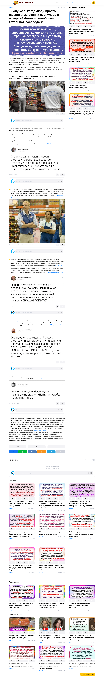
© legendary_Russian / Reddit (15, 113)
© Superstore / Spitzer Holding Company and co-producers (21, 244)
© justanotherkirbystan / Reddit (54, 272)
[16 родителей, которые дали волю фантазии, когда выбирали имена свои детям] (82, 18)
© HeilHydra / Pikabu (40, 430)
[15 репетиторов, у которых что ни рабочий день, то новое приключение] (22, 592)
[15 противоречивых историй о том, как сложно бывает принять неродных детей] (22, 490)
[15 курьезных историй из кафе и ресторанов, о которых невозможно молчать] (52, 592)
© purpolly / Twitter (13, 174)
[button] (17, 446)
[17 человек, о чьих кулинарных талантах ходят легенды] (52, 521)
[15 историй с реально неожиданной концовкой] (82, 74)
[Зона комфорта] (23, 3)
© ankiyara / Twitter (40, 378)
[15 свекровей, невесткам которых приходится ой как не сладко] (82, 652)
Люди (40, 642)
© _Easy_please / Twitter (14, 306)
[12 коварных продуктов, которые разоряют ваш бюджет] (22, 624)
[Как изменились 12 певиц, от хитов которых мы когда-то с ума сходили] (52, 624)
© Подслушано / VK (55, 325)
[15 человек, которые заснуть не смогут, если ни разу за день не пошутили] (82, 100)
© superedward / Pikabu (45, 144)
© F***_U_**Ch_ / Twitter (14, 403)
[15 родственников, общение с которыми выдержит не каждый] (22, 652)
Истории (11, 7)
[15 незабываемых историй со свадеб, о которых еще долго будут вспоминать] (22, 554)
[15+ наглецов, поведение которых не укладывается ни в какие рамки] (82, 521)
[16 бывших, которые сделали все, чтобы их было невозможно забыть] (52, 554)
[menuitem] (44, 3)
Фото (70, 642)
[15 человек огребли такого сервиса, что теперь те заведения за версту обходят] (82, 490)
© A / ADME (58, 265)
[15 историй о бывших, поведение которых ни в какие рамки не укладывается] (82, 46)
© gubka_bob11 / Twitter (14, 361)
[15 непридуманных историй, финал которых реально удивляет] (82, 592)
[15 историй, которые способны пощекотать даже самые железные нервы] (52, 652)
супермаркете (21, 321)
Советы (11, 640)
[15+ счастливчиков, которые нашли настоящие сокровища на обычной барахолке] (82, 624)
